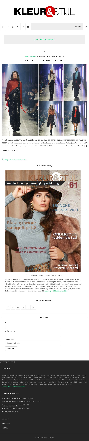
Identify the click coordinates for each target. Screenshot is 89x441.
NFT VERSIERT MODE (9, 408)
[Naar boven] (83, 433)
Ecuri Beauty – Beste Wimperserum (14, 401)
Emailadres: (10, 339)
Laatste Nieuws (30, 56)
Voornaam (9, 323)
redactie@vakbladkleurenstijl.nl (55, 291)
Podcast (4, 412)
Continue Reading (9, 150)
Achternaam (10, 331)
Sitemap (5, 427)
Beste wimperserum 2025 (11, 398)
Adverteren (6, 424)
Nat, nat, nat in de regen (10, 405)
